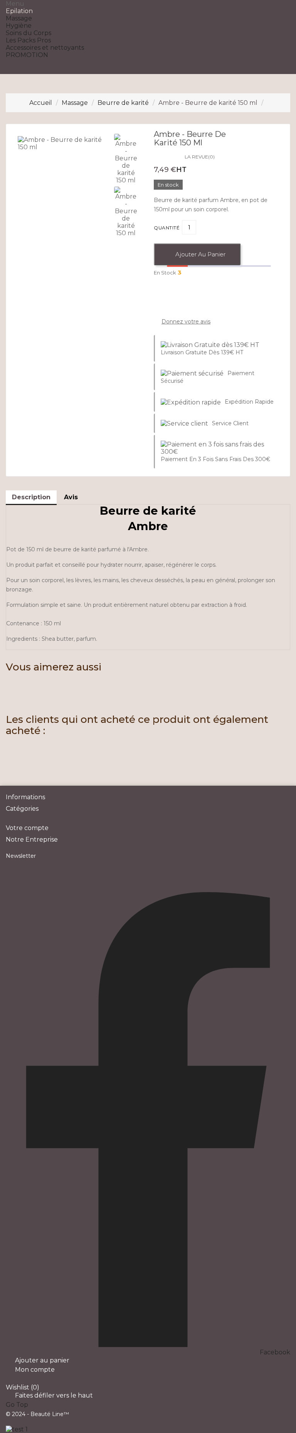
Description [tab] (31, 497)
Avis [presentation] (71, 497)
